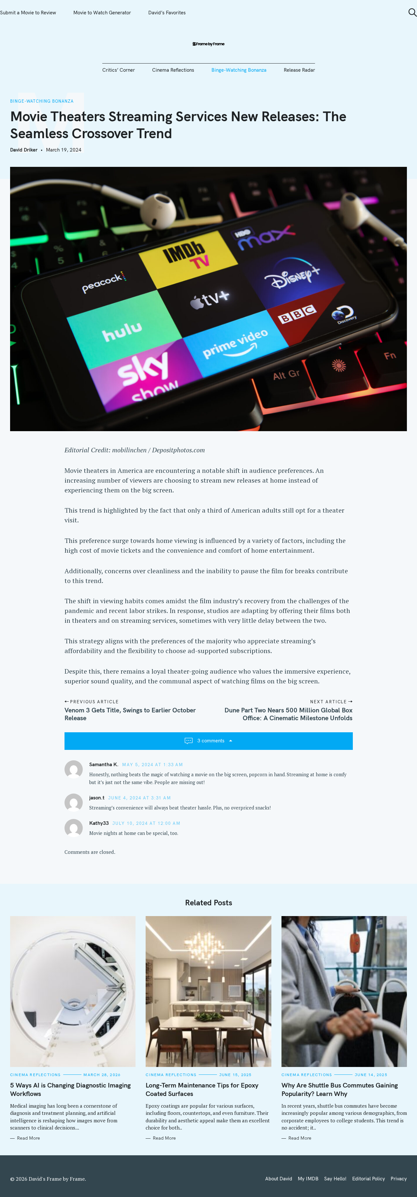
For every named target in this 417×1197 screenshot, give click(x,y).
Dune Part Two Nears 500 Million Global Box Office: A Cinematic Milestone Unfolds (289, 714)
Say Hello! (335, 1178)
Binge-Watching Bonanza (238, 70)
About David (278, 1178)
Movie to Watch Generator (102, 12)
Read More (28, 1138)
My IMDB (308, 1178)
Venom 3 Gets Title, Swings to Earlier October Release (130, 714)
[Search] (410, 12)
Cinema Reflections (173, 70)
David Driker (23, 150)
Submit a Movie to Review (28, 12)
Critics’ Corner (118, 70)
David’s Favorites (167, 12)
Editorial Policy (368, 1178)
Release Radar (299, 70)
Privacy (399, 1178)
